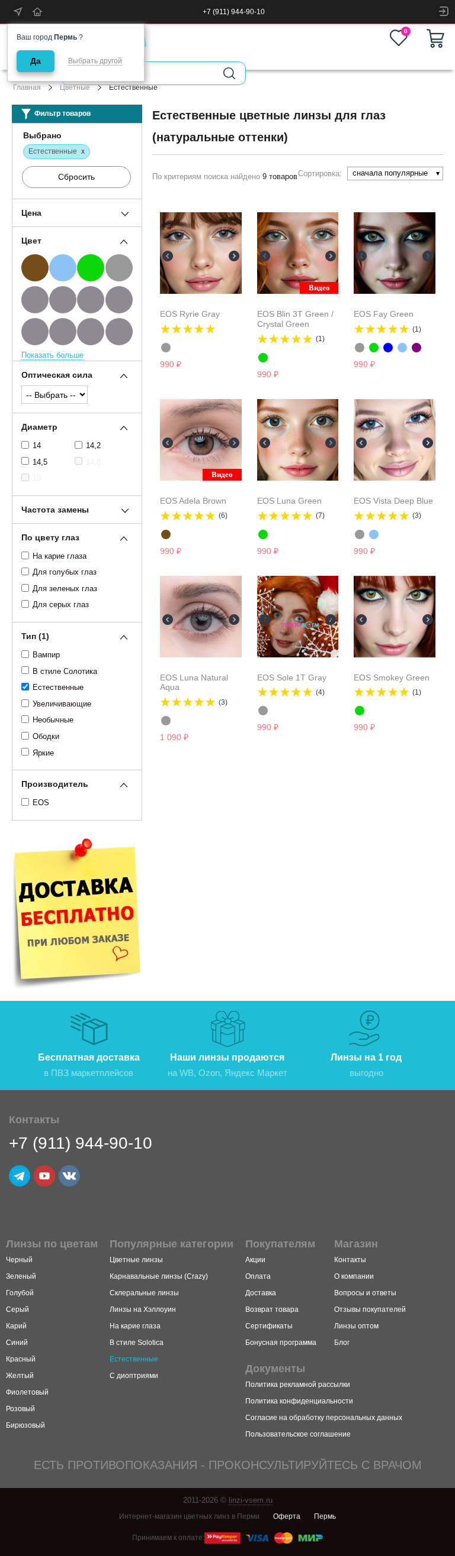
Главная (27, 87)
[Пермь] (19, 12)
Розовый (20, 1409)
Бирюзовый (25, 1425)
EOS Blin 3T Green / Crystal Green (295, 319)
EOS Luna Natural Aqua (194, 682)
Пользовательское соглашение (298, 1434)
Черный (19, 1260)
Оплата (258, 1276)
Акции (255, 1260)
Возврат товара (272, 1309)
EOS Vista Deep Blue (393, 500)
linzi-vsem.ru (251, 1500)
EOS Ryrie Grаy (190, 314)
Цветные (75, 87)
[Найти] (229, 73)
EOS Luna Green (289, 500)
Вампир (46, 654)
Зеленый (21, 1276)
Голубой (20, 1293)
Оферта (286, 1516)
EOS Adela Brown (193, 500)
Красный (21, 1359)
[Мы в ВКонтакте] (69, 1176)
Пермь (325, 1516)
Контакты (350, 1260)
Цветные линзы (136, 1260)
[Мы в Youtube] (44, 1176)
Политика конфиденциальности (299, 1401)
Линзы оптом (356, 1326)
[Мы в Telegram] (19, 1176)
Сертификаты (269, 1326)
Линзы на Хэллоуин (143, 1309)
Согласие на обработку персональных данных (323, 1418)
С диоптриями (134, 1376)
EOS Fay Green (384, 314)
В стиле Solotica (137, 1342)
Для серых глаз (61, 604)
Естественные (58, 687)
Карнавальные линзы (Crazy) (159, 1276)
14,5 (40, 462)
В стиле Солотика (65, 671)
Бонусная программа (280, 1342)
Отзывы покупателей (370, 1309)
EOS (41, 802)
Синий (17, 1342)
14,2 (93, 445)
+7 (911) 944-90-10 (234, 12)
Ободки (46, 736)
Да (35, 61)
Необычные (53, 719)
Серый (17, 1309)
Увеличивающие (62, 703)
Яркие (43, 752)
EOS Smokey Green (392, 677)
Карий (16, 1326)
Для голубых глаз (65, 572)
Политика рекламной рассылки (297, 1384)
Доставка (260, 1293)
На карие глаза (59, 556)
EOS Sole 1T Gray (291, 677)
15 (37, 478)
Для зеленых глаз (65, 588)
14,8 (93, 462)
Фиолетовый (27, 1392)
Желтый (20, 1376)
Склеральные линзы (144, 1293)
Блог (342, 1342)
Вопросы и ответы (365, 1293)
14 (37, 445)
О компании (354, 1276)
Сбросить (76, 176)
